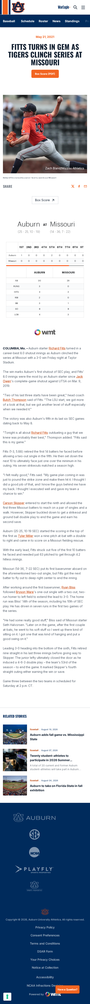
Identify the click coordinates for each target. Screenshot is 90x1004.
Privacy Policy (45, 927)
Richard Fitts (57, 348)
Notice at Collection (45, 967)
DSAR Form (45, 951)
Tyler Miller (25, 536)
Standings (72, 21)
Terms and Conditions (45, 943)
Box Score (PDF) (47, 74)
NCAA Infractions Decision (45, 985)
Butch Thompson (14, 400)
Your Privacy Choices (45, 959)
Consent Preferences (45, 935)
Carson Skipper (13, 503)
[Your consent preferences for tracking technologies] (7, 997)
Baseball (34, 729)
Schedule (27, 21)
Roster (43, 21)
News (56, 21)
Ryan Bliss (68, 587)
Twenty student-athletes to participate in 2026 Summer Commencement (50, 760)
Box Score (42, 200)
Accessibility (45, 977)
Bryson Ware (25, 592)
